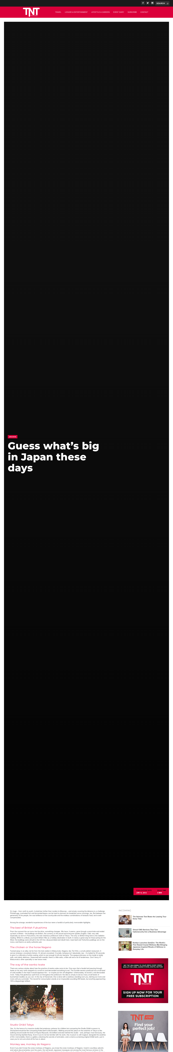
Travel (58, 12)
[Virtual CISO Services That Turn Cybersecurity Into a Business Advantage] (125, 933)
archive (12, 437)
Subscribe (132, 12)
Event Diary (118, 12)
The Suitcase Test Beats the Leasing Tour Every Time (149, 917)
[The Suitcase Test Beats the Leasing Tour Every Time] (125, 920)
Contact (144, 12)
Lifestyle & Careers (100, 12)
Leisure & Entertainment (76, 12)
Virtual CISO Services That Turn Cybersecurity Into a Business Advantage (149, 930)
